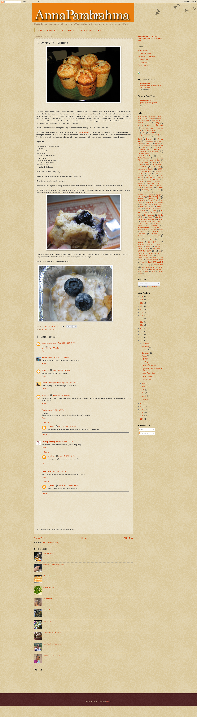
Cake (53, 329)
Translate (154, 287)
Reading (143, 231)
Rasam (161, 229)
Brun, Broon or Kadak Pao (52, 632)
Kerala (151, 185)
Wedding (160, 267)
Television (141, 253)
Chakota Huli (47, 610)
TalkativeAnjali (85, 30)
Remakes (141, 234)
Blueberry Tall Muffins (148, 365)
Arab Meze (145, 120)
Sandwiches (157, 236)
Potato (147, 223)
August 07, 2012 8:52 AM (56, 410)
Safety (148, 236)
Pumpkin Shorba (146, 376)
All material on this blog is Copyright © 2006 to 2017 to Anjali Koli (150, 38)
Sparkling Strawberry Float (150, 362)
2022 (142, 309)
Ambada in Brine (48, 587)
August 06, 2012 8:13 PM (66, 343)
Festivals (141, 156)
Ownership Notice (143, 62)
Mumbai (148, 208)
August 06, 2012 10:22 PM (61, 395)
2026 (142, 297)
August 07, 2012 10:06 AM (67, 426)
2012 (142, 341)
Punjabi (140, 229)
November (145, 346)
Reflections (155, 231)
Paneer (150, 217)
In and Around (152, 179)
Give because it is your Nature (53, 564)
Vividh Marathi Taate (148, 267)
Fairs (158, 153)
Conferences (149, 141)
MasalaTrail (141, 200)
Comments (144, 433)
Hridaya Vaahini (145, 100)
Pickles (160, 219)
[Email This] (67, 326)
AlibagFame (152, 116)
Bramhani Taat (150, 130)
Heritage (140, 175)
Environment (142, 151)
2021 (142, 312)
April (143, 393)
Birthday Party (46, 329)
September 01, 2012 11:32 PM (68, 485)
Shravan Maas (147, 240)
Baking (156, 123)
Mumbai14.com (157, 208)
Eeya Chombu (48, 553)
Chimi (140, 139)
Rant (155, 229)
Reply (44, 351)
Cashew (159, 133)
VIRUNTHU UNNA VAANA (50, 348)
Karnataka (141, 185)
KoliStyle (159, 188)
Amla (159, 116)
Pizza (159, 221)
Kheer (159, 185)
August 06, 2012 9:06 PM (61, 370)
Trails (161, 259)
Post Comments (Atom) (51, 542)
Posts (142, 429)
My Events (152, 211)
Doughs (156, 149)
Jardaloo (157, 181)
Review (155, 234)
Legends (157, 192)
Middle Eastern (158, 204)
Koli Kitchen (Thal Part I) (51, 655)
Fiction (151, 156)
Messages (160, 202)
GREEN (160, 169)
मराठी (141, 273)
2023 (142, 306)
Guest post (157, 171)
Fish (158, 156)
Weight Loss (144, 269)
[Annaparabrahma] (139, 73)
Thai (158, 255)
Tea (160, 251)
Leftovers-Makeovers (144, 192)
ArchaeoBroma (156, 120)
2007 (142, 416)
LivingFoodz (149, 194)
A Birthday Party (146, 379)
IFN (99, 30)
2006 (142, 419)
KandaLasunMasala (153, 183)
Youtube (160, 271)
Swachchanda (145, 83)
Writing (153, 271)
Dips (149, 147)
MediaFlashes (149, 202)
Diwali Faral (141, 149)
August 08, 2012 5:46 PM (64, 442)
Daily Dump (155, 145)
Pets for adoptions (150, 219)
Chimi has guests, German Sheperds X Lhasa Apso (148, 103)
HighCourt (151, 175)
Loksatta (158, 194)
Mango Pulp (153, 198)
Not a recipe (149, 215)
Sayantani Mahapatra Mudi (51, 383)
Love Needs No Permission (52, 644)
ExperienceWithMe (144, 154)
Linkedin (51, 30)
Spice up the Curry (48, 442)
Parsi (158, 217)
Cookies (140, 143)
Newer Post (39, 538)
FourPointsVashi (143, 162)
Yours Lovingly (143, 51)
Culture (140, 145)
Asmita (44, 410)
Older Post (128, 538)
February (145, 399)
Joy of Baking (84, 132)
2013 (142, 338)
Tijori (162, 257)
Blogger (108, 701)
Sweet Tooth (144, 250)
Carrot (152, 133)
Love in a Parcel (142, 196)
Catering (140, 137)
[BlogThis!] (69, 326)
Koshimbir (157, 190)
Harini (44, 471)
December (145, 343)
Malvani (140, 198)
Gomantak (157, 167)
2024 (142, 303)
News (139, 215)
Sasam (139, 238)
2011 (142, 403)
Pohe (139, 223)
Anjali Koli (45, 370)
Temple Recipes (154, 253)
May (143, 390)
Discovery (157, 147)
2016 (142, 328)
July (143, 383)
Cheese (147, 137)
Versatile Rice (157, 265)
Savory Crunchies (149, 238)
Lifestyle (140, 194)
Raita (150, 229)
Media (71, 30)
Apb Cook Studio (150, 118)
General (142, 166)
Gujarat (140, 173)
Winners (140, 271)
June (144, 387)
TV (61, 30)
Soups (158, 244)
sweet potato (156, 248)
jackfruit (149, 181)
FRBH (154, 162)
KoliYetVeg (145, 190)
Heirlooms (157, 173)
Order (143, 217)
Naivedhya (155, 213)
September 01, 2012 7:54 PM (56, 471)
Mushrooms (142, 211)
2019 (142, 319)
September (146, 353)
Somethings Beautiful (145, 244)
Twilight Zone (155, 261)
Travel (142, 262)
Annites (140, 118)
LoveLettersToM (154, 196)
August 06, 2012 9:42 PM (69, 383)
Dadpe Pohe (47, 621)
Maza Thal (153, 200)
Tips (141, 259)
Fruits (147, 164)
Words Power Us (143, 65)
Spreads (148, 246)
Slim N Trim (153, 242)
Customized (147, 145)
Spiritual (140, 246)
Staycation (157, 246)
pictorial (143, 221)
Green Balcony (146, 171)
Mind (152, 206)
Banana (140, 125)
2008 (142, 413)
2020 (142, 315)
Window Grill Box (155, 269)
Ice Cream (149, 177)
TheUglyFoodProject (143, 257)
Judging (140, 183)
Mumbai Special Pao (50, 576)
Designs (143, 147)
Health (149, 173)
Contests (158, 141)
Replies (46, 422)
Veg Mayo (144, 359)
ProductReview (143, 227)
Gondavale (141, 169)
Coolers (148, 143)
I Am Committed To (144, 53)
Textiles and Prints (144, 59)
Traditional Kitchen (152, 259)
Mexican (142, 204)
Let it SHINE (47, 598)
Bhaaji (159, 125)
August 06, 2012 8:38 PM (61, 357)
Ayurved (140, 122)
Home (39, 30)
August (144, 356)
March (144, 396)
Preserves (153, 225)
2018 (142, 322)
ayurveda (148, 122)
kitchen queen (47, 357)
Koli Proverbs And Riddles (146, 56)
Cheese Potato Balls (148, 373)
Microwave (149, 204)
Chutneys (149, 139)
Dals (161, 145)
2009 (142, 409)
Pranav (140, 225)
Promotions (157, 227)
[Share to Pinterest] (76, 326)
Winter (147, 271)
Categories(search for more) (148, 135)
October (145, 350)
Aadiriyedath (142, 116)
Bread (160, 130)
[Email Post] (63, 326)
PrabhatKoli (156, 223)
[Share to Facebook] (73, 326)
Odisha (160, 215)
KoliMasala (148, 188)
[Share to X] (71, 326)
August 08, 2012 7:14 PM (66, 456)
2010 (142, 406)
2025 (142, 300)
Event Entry (154, 152)
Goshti (150, 169)
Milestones (143, 206)
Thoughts (154, 257)
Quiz (145, 229)
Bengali (149, 125)
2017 (142, 325)
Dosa (149, 149)
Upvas (146, 265)
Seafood (160, 238)
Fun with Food (156, 164)
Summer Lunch (143, 248)
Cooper (157, 143)
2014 (142, 334)
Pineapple (151, 221)
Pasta (140, 219)
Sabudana (141, 236)
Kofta (139, 187)
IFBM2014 (160, 177)
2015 (142, 331)
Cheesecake (157, 137)
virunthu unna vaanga (49, 343)
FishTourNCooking (143, 158)
